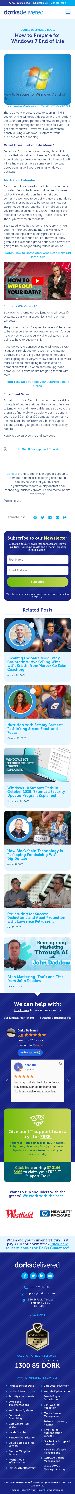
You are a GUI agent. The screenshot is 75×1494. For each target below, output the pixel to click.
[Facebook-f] (24, 1275)
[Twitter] (33, 1275)
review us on (28, 1052)
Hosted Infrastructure (22, 1391)
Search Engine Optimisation (52, 1398)
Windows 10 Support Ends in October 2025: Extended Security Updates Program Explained (36, 792)
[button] (35, 517)
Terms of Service (54, 1490)
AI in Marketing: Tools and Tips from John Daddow (35, 979)
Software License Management (54, 1459)
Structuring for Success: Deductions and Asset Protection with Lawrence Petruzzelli (36, 918)
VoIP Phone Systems (21, 1410)
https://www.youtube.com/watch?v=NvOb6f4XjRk (37, 106)
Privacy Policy (36, 1490)
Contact (12, 474)
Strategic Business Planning (51, 1017)
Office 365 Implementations (19, 1403)
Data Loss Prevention (56, 1385)
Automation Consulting (16, 1417)
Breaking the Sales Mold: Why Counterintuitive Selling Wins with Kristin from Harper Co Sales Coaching (37, 664)
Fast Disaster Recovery (22, 1468)
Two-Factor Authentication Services (53, 1432)
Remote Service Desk (21, 1385)
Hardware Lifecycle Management (55, 1451)
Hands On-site (17, 1432)
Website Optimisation (57, 1391)
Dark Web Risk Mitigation (52, 1406)
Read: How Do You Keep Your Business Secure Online (37, 384)
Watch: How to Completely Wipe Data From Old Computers (37, 255)
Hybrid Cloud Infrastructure (17, 1461)
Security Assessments (21, 1396)
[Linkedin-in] (41, 1275)
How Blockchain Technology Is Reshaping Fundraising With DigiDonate (35, 855)
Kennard (30, 1065)
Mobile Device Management (52, 1415)
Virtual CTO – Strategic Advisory (55, 1468)
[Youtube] (50, 1275)
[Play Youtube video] (37, 281)
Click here (24, 1168)
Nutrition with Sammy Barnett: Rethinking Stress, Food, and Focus (35, 729)
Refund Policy (19, 1490)
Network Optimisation (22, 1437)
